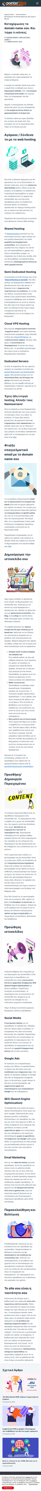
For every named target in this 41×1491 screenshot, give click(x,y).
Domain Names (12, 37)
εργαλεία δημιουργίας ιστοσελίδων (18, 766)
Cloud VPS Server (21, 337)
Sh (8, 234)
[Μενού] (37, 3)
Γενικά (7, 40)
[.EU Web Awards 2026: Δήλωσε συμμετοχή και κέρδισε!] (20, 1384)
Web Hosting (24, 37)
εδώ (14, 437)
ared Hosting (14, 234)
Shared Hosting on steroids (16, 280)
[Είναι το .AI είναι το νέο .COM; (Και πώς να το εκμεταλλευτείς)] (20, 1448)
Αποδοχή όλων (8, 1488)
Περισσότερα (33, 1484)
